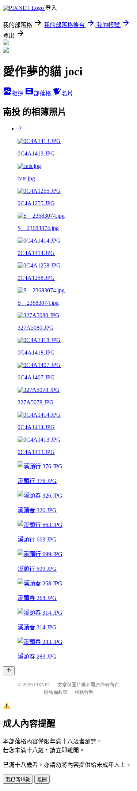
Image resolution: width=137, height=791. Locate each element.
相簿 (18, 93)
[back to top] (9, 670)
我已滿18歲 (18, 779)
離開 (42, 779)
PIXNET (42, 684)
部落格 (43, 93)
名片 (67, 93)
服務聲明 (84, 692)
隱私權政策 (56, 692)
